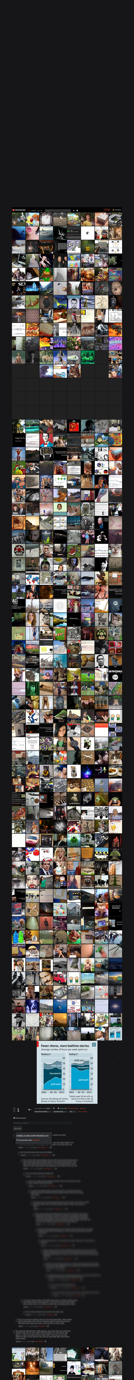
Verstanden (122, 1376)
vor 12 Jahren (38, 901)
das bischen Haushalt (41, 904)
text (71, 904)
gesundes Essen (58, 904)
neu (29, 3)
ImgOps (61, 901)
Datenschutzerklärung (61, 1377)
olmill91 (48, 901)
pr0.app (107, 2)
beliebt (33, 3)
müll (38, 3)
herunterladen (75, 901)
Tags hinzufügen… (83, 904)
